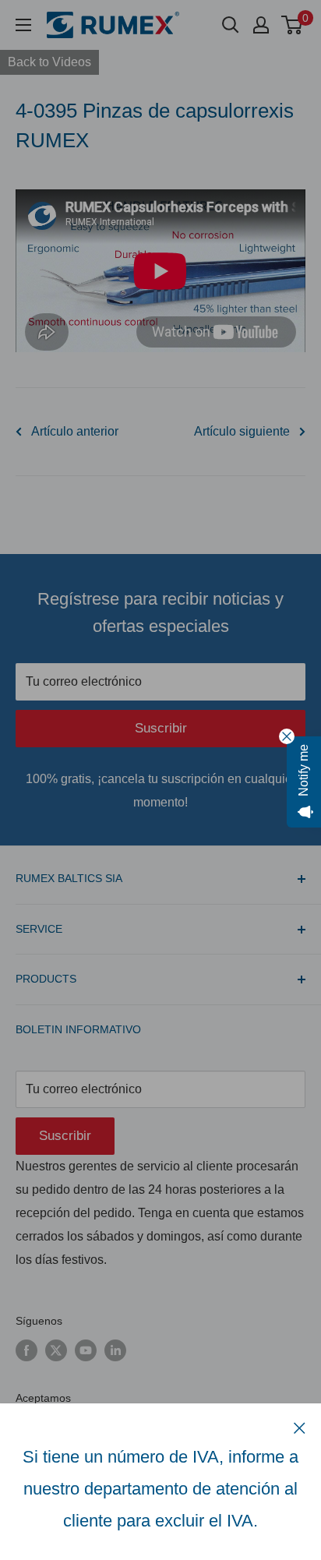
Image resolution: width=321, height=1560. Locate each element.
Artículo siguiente (242, 431)
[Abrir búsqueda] (230, 25)
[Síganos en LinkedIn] (115, 1350)
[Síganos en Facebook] (26, 1350)
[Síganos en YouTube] (86, 1350)
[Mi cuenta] (261, 25)
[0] (292, 25)
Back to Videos (49, 62)
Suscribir (161, 728)
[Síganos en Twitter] (56, 1350)
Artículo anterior (74, 431)
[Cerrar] (299, 1427)
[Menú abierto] (23, 25)
